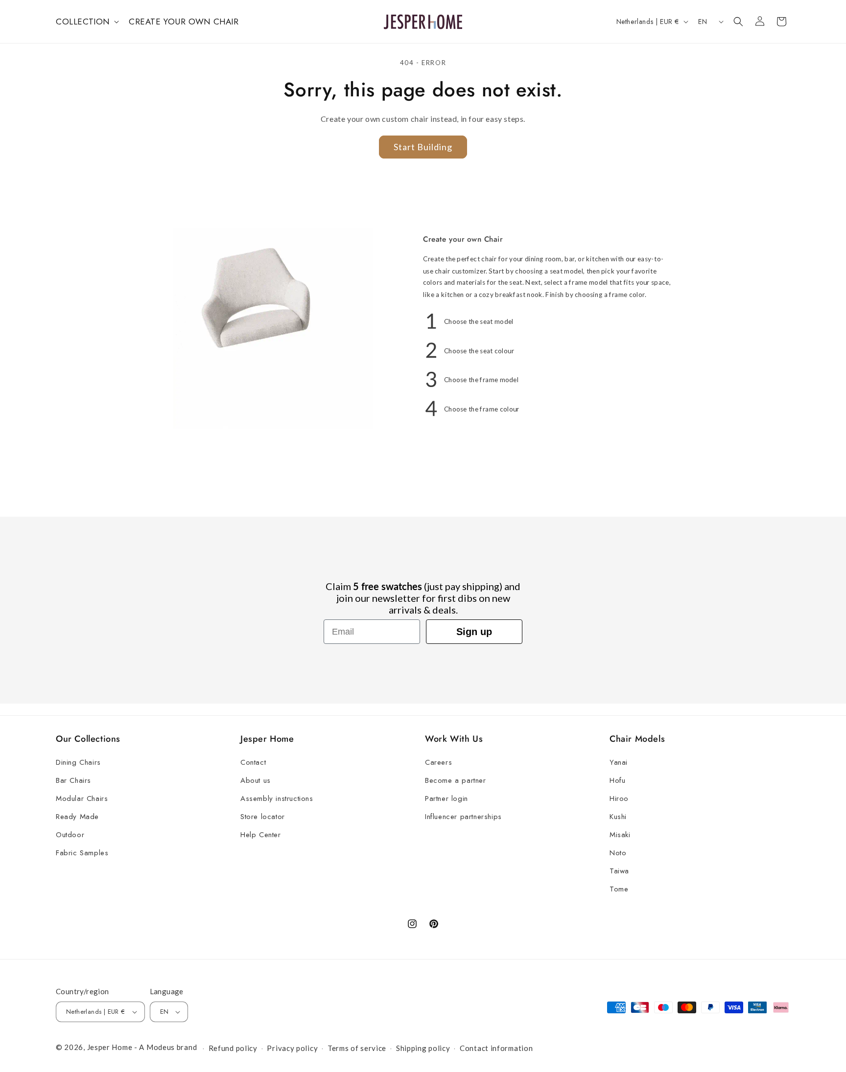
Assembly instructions (276, 798)
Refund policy (233, 1048)
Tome (619, 889)
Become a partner (455, 780)
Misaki (620, 834)
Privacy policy (292, 1048)
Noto (618, 852)
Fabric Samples (82, 852)
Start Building (423, 146)
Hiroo (619, 798)
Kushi (618, 816)
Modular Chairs (82, 798)
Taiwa (619, 871)
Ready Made (77, 816)
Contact (253, 762)
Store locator (262, 816)
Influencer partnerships (463, 816)
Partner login (446, 798)
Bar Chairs (73, 780)
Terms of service (357, 1048)
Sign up (474, 631)
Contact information (496, 1048)
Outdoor (70, 834)
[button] (86, 21)
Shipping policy (423, 1048)
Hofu (617, 780)
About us (255, 780)
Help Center (260, 834)
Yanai (619, 762)
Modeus (160, 1047)
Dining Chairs (78, 762)
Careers (438, 762)
